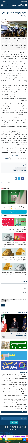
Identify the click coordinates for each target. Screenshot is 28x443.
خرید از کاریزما (14, 212)
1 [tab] (7, 312)
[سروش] (8, 427)
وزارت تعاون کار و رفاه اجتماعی (19, 170)
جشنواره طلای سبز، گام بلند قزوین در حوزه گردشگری (15, 378)
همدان (12, 155)
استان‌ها (16, 155)
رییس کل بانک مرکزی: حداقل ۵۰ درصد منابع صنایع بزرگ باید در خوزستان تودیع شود (14, 407)
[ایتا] (10, 427)
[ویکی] (13, 429)
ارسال (3, 305)
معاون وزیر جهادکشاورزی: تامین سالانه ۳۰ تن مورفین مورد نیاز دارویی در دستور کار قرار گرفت (13, 385)
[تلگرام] (25, 427)
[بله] (15, 427)
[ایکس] (23, 427)
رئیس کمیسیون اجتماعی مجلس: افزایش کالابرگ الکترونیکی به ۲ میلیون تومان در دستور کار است (13, 381)
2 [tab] (5, 312)
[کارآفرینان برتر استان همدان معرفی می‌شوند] (14, 29)
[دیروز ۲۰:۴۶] (14, 323)
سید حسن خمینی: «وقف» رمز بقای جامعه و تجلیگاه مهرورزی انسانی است (15, 403)
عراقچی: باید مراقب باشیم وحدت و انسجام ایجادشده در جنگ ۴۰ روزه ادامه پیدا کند (14, 334)
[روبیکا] (20, 427)
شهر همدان (23, 168)
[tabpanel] (14, 326)
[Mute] (5, 203)
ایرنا (15, 5)
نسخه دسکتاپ (14, 422)
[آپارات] (18, 427)
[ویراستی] (5, 427)
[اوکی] (15, 429)
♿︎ (24, 439)
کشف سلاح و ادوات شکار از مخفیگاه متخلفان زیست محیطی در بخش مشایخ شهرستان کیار (15, 400)
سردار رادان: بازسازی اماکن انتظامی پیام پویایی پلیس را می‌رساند (14, 396)
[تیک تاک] (18, 429)
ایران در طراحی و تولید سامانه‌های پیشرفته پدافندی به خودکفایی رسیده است (14, 389)
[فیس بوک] (3, 427)
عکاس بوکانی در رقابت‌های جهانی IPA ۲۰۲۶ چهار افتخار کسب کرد (14, 375)
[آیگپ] (13, 427)
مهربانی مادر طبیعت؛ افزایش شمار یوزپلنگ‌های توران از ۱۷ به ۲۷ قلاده (13, 392)
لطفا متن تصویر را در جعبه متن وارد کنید (18, 299)
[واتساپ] (10, 429)
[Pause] (3, 203)
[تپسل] (2, 189)
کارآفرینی (17, 168)
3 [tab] (3, 312)
